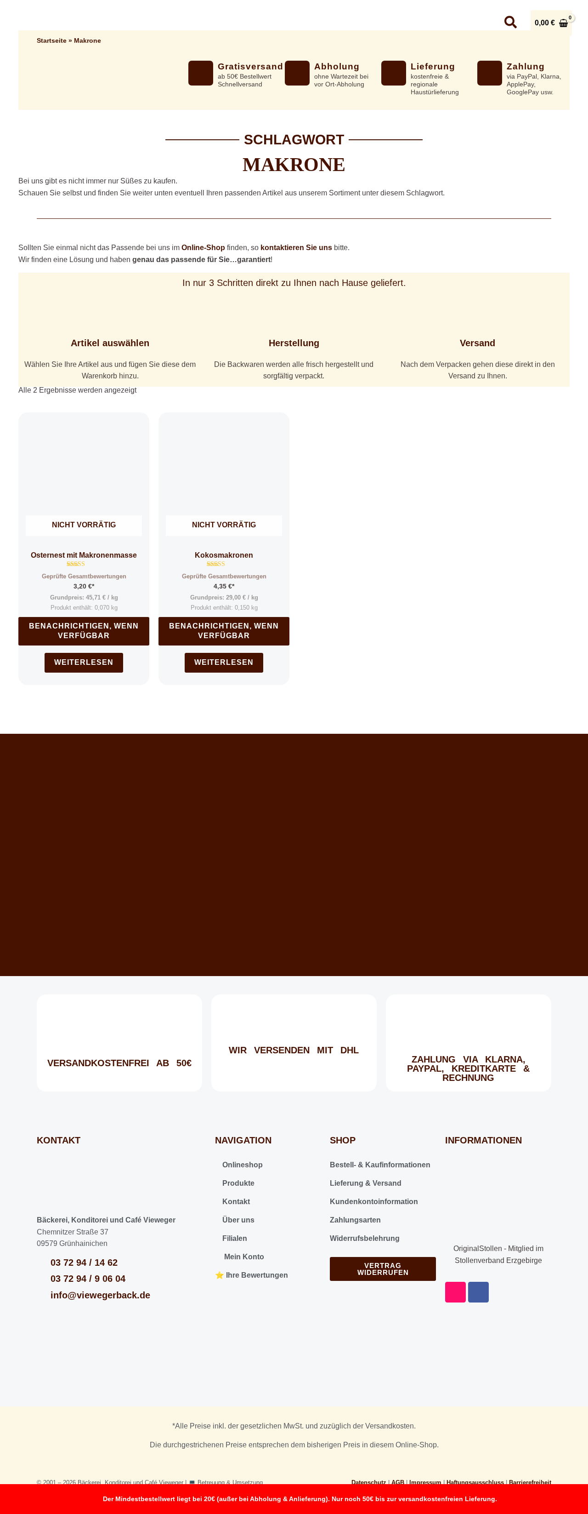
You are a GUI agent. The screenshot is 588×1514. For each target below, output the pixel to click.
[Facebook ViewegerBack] (482, 23)
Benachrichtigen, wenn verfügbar (84, 631)
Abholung (337, 66)
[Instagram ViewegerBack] (457, 23)
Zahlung (526, 66)
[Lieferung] (393, 73)
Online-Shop (203, 247)
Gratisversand (250, 66)
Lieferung (433, 66)
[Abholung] (297, 73)
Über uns (303, 23)
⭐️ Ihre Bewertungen (251, 1275)
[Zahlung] (489, 73)
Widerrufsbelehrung (365, 1238)
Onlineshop (228, 23)
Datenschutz (368, 1482)
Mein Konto (242, 1257)
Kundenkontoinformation (374, 1201)
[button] (258, 23)
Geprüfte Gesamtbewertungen (84, 576)
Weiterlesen (83, 662)
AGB (397, 1482)
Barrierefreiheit (530, 1482)
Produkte (237, 1183)
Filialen (233, 1238)
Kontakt (371, 23)
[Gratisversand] (200, 73)
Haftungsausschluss (475, 1482)
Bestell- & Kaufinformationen (380, 1165)
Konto (423, 23)
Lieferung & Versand (365, 1183)
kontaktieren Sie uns (296, 247)
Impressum (425, 1482)
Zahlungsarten (355, 1220)
